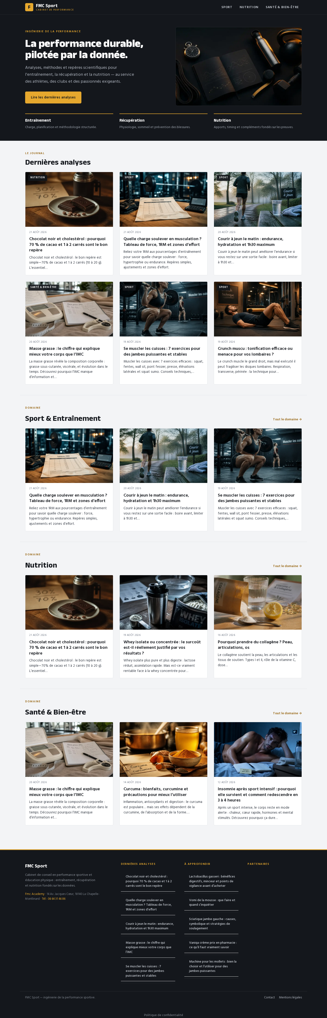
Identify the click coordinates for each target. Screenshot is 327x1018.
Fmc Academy (35, 894)
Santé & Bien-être (282, 7)
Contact (269, 997)
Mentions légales (290, 997)
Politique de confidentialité (163, 1015)
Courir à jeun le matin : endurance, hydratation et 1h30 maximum (150, 926)
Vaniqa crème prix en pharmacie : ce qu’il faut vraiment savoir (213, 945)
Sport (226, 7)
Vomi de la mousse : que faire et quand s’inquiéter (212, 903)
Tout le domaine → (287, 419)
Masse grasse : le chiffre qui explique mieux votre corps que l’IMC (148, 947)
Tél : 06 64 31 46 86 (53, 899)
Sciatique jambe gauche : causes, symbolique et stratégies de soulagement (212, 923)
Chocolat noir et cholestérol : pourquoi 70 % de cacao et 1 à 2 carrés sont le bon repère (149, 881)
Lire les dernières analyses (53, 97)
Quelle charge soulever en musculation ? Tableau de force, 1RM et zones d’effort (149, 905)
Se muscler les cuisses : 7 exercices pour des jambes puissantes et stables (145, 971)
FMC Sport (36, 865)
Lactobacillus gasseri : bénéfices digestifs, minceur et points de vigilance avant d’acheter (212, 881)
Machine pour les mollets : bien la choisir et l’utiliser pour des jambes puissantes (213, 966)
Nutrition (249, 7)
